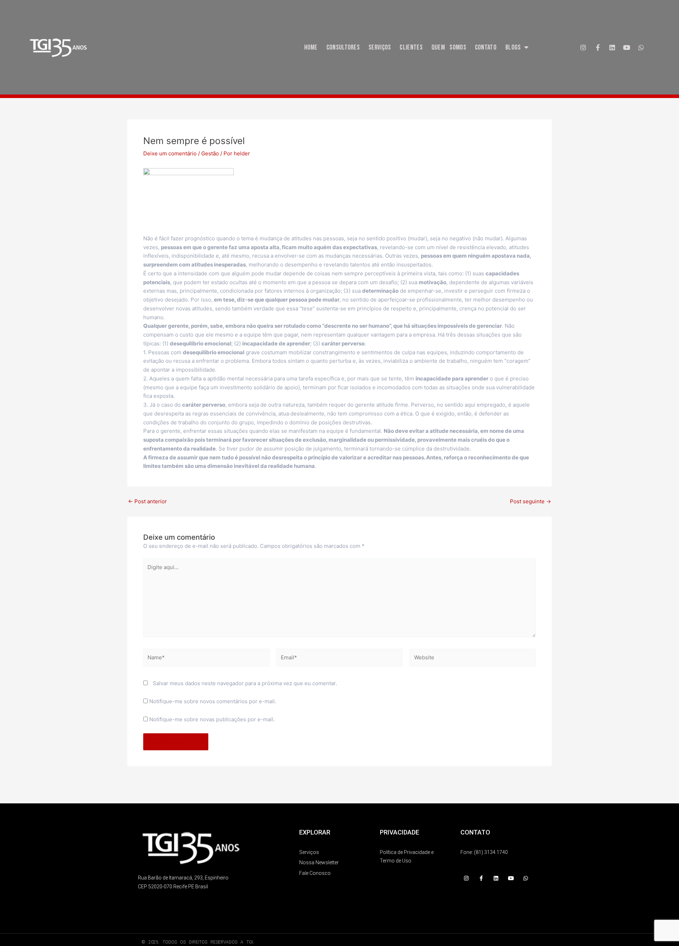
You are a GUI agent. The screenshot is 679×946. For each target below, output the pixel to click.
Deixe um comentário (170, 153)
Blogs (513, 47)
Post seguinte (530, 501)
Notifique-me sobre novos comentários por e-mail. (212, 701)
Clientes (411, 47)
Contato (486, 47)
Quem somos (448, 47)
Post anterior (147, 501)
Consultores (343, 47)
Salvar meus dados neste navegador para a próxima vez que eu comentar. (245, 683)
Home (311, 47)
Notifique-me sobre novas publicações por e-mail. (212, 719)
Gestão (210, 153)
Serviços (379, 47)
